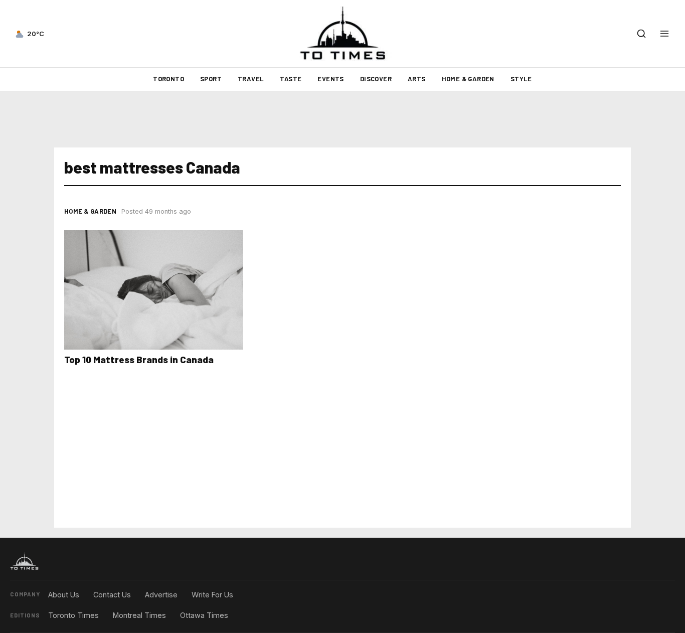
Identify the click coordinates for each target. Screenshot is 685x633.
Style (521, 79)
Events (330, 79)
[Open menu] (664, 33)
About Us (63, 594)
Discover (376, 79)
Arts (417, 79)
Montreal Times (139, 615)
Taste (290, 79)
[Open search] (641, 33)
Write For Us (212, 594)
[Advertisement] (342, 119)
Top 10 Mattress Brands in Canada (139, 359)
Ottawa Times (204, 615)
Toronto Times (73, 615)
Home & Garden (468, 79)
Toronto (168, 79)
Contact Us (112, 594)
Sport (211, 79)
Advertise (161, 594)
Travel (251, 79)
